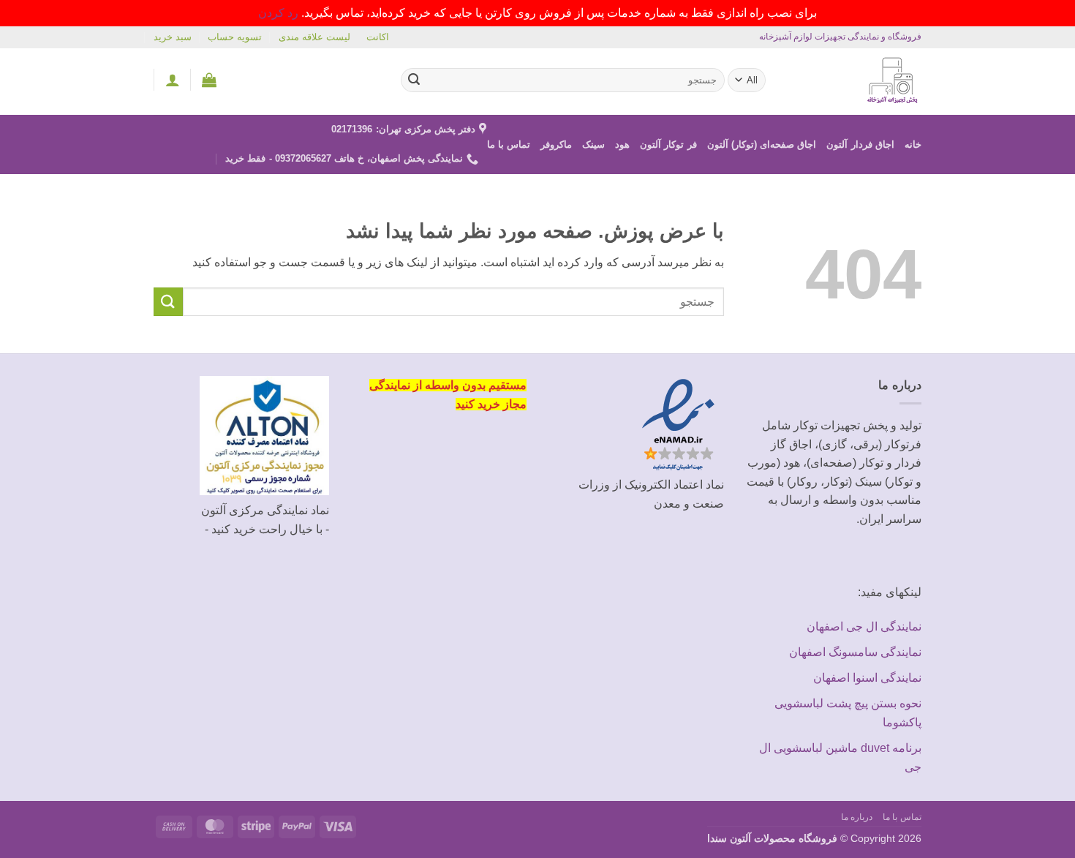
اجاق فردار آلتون (860, 144)
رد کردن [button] (278, 13)
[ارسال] (414, 79)
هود (622, 144)
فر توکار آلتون (668, 144)
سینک (593, 144)
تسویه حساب (235, 36)
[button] (209, 80)
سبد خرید (173, 36)
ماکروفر (556, 144)
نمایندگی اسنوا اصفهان (867, 677)
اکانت (377, 36)
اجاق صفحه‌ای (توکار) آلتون (762, 144)
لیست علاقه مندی (314, 36)
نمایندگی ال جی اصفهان (864, 626)
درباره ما (857, 817)
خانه (913, 144)
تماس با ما (509, 144)
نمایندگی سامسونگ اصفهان (855, 652)
